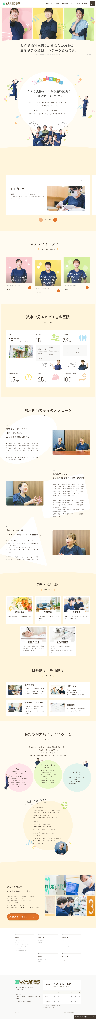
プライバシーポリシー (20, 1012)
